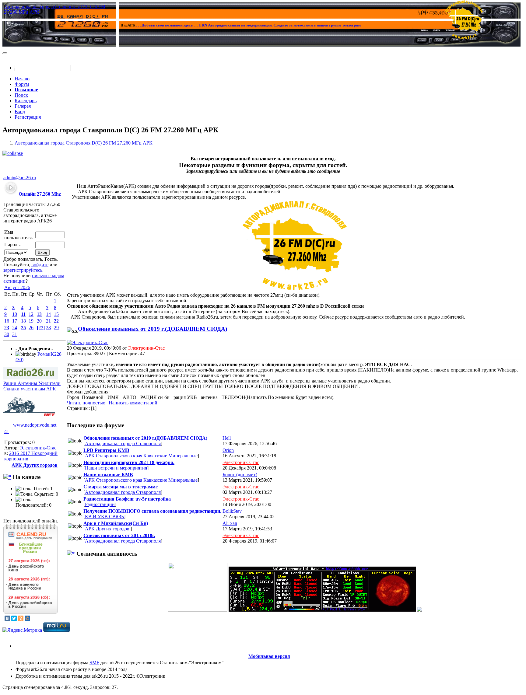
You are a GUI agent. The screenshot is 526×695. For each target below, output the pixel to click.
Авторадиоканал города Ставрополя (123, 443)
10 (14, 314)
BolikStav (232, 511)
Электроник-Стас (38, 447)
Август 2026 (17, 287)
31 (14, 334)
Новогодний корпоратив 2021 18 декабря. (128, 462)
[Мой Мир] (27, 618)
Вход (20, 111)
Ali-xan (230, 523)
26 (31, 327)
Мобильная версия (269, 656)
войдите (39, 264)
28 (48, 327)
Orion (228, 450)
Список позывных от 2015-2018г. (119, 535)
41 (6, 431)
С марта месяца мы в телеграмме (120, 486)
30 (6, 334)
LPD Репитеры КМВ (106, 450)
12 (31, 314)
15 (56, 314)
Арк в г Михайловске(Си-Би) (115, 523)
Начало (22, 78)
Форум (22, 84)
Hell (227, 438)
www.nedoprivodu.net (34, 425)
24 (14, 327)
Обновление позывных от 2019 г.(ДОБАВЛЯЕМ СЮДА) (152, 329)
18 (23, 320)
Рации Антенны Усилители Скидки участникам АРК (32, 386)
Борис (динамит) (240, 474)
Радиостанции (100, 504)
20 (39, 320)
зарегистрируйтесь (22, 270)
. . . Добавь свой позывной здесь (149, 25)
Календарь (26, 100)
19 (31, 320)
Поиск (21, 95)
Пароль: (12, 244)
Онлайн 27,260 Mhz (40, 194)
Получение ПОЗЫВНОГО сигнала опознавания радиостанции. (152, 511)
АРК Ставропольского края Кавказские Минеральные (141, 455)
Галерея (23, 106)
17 (14, 320)
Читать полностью (86, 402)
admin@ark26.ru (19, 177)
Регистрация (28, 117)
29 (56, 327)
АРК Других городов (108, 528)
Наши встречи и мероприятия (116, 467)
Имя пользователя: (18, 234)
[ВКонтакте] (7, 618)
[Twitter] (14, 618)
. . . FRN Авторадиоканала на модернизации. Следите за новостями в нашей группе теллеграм (262, 25)
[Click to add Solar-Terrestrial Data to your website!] (322, 610)
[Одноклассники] (20, 618)
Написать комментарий (133, 402)
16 (6, 320)
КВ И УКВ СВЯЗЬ (104, 516)
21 (48, 320)
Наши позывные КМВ (108, 474)
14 (48, 314)
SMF (94, 662)
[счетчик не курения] (419, 610)
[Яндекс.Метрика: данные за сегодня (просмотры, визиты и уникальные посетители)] (22, 630)
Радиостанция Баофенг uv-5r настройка (127, 498)
